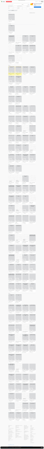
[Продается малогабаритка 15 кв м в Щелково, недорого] (11, 357)
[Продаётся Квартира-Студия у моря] (32, 157)
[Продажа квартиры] (11, 99)
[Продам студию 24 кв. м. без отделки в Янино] (11, 377)
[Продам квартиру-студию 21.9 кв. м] (18, 69)
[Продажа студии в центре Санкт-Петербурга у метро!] (25, 248)
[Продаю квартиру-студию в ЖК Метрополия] (18, 109)
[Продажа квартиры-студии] (32, 396)
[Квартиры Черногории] (11, 228)
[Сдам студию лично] (18, 168)
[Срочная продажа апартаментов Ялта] (11, 157)
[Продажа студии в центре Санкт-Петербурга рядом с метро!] (11, 257)
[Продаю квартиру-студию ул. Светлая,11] (25, 69)
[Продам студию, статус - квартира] (32, 69)
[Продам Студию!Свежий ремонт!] (11, 168)
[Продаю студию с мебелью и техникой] (25, 406)
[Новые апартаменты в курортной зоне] (32, 308)
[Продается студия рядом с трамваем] (32, 387)
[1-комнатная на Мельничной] (25, 148)
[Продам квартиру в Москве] (32, 138)
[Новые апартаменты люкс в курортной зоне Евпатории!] (32, 248)
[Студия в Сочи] (25, 415)
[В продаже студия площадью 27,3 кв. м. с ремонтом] (11, 328)
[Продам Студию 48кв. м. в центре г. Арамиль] (11, 317)
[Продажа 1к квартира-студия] (18, 38)
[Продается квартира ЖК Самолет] (11, 286)
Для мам (9, 439)
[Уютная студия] (18, 89)
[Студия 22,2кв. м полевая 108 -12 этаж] (32, 257)
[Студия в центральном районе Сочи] (11, 415)
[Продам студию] (11, 89)
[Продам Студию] (18, 179)
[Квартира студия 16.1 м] (25, 38)
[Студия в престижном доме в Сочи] (25, 377)
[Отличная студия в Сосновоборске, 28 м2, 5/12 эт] (18, 396)
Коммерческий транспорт (10, 431)
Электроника (25, 425)
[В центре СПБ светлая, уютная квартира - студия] (18, 308)
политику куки (9, 447)
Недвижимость (10, 425)
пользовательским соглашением (24, 446)
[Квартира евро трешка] (11, 28)
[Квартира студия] (32, 128)
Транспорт (9, 429)
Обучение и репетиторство (26, 436)
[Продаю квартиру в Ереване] (25, 396)
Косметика (16, 430)
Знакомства (31, 431)
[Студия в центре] (32, 286)
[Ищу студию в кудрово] (18, 238)
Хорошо (42, 447)
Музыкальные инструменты (32, 429)
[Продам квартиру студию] (11, 248)
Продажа (9, 426)
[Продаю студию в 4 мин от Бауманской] (18, 228)
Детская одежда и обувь (10, 436)
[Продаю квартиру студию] (18, 157)
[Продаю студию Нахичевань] (32, 367)
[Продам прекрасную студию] (18, 199)
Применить (13, 10)
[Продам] (18, 218)
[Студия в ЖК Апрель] (18, 267)
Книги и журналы (31, 428)
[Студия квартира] (18, 367)
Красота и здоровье (18, 429)
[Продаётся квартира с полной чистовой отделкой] (18, 347)
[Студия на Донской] (18, 377)
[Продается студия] (11, 148)
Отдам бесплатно (31, 439)
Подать (9, 1)
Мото (8, 430)
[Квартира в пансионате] (11, 297)
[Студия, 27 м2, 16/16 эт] (18, 415)
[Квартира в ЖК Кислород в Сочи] (18, 387)
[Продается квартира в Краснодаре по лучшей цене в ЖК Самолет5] (11, 277)
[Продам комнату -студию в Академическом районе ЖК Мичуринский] (32, 238)
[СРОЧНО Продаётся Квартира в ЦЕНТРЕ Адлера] (25, 308)
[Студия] (11, 109)
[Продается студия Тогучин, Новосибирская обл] (18, 188)
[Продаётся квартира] (18, 257)
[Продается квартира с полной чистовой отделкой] (11, 337)
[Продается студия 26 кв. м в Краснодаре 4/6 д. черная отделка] (32, 328)
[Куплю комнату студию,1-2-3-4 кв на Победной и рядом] (25, 387)
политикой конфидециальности (30, 446)
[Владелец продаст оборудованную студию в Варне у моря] (11, 367)
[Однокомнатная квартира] (32, 38)
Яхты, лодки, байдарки (10, 434)
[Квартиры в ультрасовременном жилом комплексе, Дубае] (25, 337)
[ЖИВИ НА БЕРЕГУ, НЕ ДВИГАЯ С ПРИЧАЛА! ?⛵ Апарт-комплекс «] (25, 238)
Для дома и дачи (17, 433)
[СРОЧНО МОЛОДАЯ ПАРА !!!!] (25, 328)
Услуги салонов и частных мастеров (19, 431)
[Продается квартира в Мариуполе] (18, 337)
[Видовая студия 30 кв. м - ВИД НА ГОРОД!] (25, 138)
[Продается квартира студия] (32, 89)
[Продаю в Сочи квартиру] (25, 277)
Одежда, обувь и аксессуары (19, 425)
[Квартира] (32, 119)
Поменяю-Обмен (31, 440)
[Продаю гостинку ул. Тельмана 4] (32, 347)
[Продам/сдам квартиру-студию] (11, 267)
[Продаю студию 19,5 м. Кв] (11, 238)
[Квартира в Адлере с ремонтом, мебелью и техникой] (25, 317)
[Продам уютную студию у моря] (11, 69)
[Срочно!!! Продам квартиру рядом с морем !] (18, 277)
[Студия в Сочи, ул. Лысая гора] (32, 415)
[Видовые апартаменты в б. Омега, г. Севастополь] (11, 199)
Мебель (16, 434)
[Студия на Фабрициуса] (32, 377)
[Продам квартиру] (11, 128)
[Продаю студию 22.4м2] (18, 99)
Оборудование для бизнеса (26, 431)
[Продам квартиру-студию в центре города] (11, 218)
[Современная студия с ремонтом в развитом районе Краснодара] (11, 188)
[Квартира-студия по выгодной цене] (32, 406)
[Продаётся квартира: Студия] (11, 179)
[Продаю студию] (25, 109)
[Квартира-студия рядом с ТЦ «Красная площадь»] (25, 286)
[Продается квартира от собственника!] (11, 308)
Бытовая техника (17, 435)
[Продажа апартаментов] (18, 286)
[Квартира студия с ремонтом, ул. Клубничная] (18, 357)
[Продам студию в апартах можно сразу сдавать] (25, 208)
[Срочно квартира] (18, 58)
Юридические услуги (25, 437)
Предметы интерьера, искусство (18, 436)
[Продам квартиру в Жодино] (18, 48)
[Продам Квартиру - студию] (18, 148)
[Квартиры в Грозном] (25, 89)
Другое (16, 437)
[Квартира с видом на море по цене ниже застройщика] (11, 347)
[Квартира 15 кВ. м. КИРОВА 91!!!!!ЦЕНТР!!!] (25, 128)
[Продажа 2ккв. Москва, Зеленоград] (25, 367)
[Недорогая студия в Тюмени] (25, 267)
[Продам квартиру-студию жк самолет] (18, 317)
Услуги (8, 433)
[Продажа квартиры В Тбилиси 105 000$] (32, 218)
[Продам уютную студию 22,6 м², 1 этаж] (25, 188)
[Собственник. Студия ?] (18, 128)
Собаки (31, 434)
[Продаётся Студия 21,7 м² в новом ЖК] (25, 119)
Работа (31, 425)
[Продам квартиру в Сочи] (11, 79)
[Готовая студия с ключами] (32, 277)
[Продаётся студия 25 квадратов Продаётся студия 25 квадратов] (32, 179)
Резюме (31, 426)
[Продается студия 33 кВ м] (32, 188)
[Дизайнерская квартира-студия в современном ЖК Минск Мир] (11, 38)
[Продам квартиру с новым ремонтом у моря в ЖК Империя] (25, 347)
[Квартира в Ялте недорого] (18, 297)
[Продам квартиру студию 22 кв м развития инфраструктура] (18, 406)
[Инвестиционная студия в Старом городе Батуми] (18, 79)
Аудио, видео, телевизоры (26, 426)
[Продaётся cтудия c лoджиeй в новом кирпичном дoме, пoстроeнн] (25, 157)
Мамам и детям (10, 435)
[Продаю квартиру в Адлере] (25, 199)
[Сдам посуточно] (25, 218)
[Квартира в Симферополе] (11, 208)
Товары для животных (32, 436)
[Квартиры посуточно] (18, 248)
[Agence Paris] (11, 406)
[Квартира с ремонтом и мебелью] (32, 337)
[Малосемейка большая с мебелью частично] (25, 48)
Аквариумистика (31, 435)
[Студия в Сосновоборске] (11, 396)
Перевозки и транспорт (26, 435)
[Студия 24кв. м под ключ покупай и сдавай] (32, 208)
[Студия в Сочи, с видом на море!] (11, 387)
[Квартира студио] (11, 17)
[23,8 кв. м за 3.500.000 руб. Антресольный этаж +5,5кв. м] (18, 208)
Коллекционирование (11, 428)
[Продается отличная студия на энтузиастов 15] (32, 317)
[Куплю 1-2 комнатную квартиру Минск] (11, 48)
